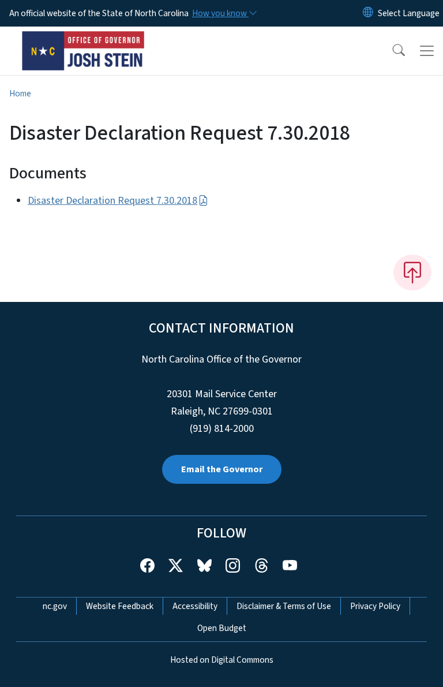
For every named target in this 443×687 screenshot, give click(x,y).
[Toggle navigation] (427, 51)
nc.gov (55, 606)
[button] (391, 51)
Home (20, 93)
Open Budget (221, 628)
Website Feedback (119, 606)
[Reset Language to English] (368, 13)
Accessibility (194, 606)
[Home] (83, 40)
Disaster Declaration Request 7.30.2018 (112, 200)
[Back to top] (412, 272)
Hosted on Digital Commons (221, 660)
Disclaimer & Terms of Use (283, 606)
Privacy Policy (375, 606)
